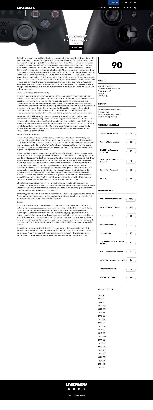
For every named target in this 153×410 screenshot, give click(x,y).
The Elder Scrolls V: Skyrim (111, 199)
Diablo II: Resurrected (109, 133)
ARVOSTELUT (115, 8)
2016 (100, 323)
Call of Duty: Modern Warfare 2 (112, 260)
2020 (100, 309)
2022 (100, 302)
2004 (100, 364)
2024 (100, 295)
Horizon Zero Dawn (107, 277)
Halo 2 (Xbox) (105, 233)
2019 (100, 313)
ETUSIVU (102, 8)
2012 (100, 337)
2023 (100, 299)
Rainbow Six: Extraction (109, 142)
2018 (100, 316)
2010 (100, 343)
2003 (100, 367)
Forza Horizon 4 (106, 216)
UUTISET (127, 8)
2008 (100, 350)
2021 (100, 306)
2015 (100, 326)
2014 (100, 330)
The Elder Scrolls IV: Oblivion (111, 251)
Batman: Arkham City (108, 269)
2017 (100, 319)
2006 (100, 357)
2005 (100, 361)
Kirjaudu (113, 2)
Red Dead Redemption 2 (109, 207)
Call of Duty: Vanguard (109, 170)
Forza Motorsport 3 (108, 225)
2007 (100, 354)
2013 (100, 333)
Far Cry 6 (103, 178)
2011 (100, 340)
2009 (100, 347)
